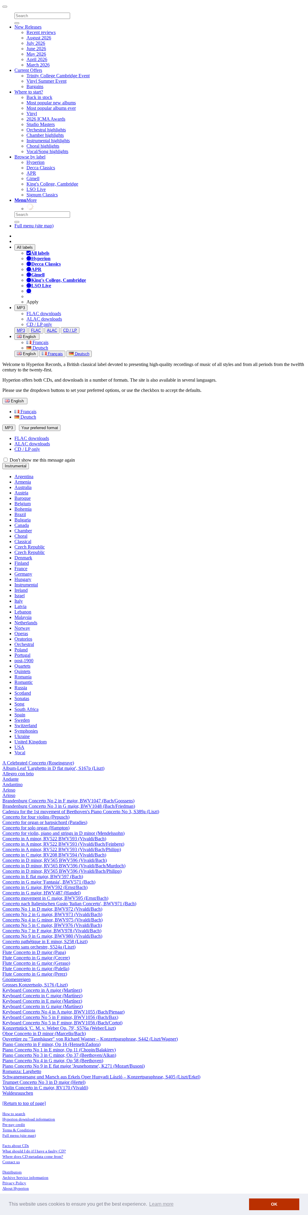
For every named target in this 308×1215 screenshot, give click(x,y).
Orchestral (24, 644)
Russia (20, 687)
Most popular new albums (51, 102)
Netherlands (25, 622)
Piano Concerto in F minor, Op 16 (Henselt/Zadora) (51, 1044)
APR (31, 173)
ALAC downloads (44, 318)
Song (19, 703)
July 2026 (35, 43)
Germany (23, 574)
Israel (19, 595)
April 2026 (36, 59)
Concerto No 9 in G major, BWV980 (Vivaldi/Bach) (52, 936)
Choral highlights (42, 146)
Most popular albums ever (51, 108)
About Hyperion (15, 1188)
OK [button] (274, 1204)
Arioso (8, 789)
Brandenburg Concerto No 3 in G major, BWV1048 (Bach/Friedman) (68, 806)
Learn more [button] (161, 1204)
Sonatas (21, 698)
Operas (21, 633)
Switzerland (25, 725)
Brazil (20, 514)
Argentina (23, 476)
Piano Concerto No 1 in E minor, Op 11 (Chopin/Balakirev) (59, 1049)
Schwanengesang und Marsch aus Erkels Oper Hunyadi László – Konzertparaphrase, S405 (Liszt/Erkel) (101, 1076)
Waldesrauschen (17, 1093)
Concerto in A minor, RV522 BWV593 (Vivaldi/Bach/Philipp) (61, 849)
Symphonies (26, 731)
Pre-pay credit (13, 1124)
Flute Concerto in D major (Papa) (34, 952)
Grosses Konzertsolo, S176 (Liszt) (35, 984)
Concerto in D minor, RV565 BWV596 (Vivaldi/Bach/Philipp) (62, 871)
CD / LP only (39, 324)
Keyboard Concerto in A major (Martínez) (42, 990)
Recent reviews (41, 32)
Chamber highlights (45, 135)
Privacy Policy (14, 1183)
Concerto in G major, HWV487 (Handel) (41, 892)
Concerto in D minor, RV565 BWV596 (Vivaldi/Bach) (54, 860)
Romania (23, 676)
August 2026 (38, 37)
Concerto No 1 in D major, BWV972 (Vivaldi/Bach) (52, 909)
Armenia (22, 481)
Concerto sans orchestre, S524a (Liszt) (38, 946)
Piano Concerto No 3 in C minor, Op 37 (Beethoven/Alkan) (59, 1055)
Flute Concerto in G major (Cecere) (36, 957)
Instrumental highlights (48, 140)
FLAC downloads (43, 313)
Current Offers (28, 70)
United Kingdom (30, 741)
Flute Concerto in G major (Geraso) (36, 963)
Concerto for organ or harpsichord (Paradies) (44, 822)
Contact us (11, 1162)
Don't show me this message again (41, 460)
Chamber (23, 530)
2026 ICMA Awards (45, 119)
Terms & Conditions (18, 1130)
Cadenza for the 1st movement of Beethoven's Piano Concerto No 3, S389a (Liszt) (80, 811)
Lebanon (22, 611)
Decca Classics (40, 167)
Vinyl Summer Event (46, 81)
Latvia (20, 606)
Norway (22, 628)
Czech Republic (29, 546)
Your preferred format (39, 428)
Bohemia (23, 509)
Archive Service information (25, 1177)
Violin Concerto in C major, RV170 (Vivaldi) (45, 1087)
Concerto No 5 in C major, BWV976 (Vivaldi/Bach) (52, 925)
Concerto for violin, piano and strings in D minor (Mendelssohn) (63, 833)
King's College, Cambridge (52, 183)
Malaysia (23, 617)
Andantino (12, 784)
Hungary (22, 579)
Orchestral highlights (46, 129)
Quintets (22, 671)
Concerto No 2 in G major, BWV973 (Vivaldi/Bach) (52, 914)
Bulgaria (22, 519)
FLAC (36, 330)
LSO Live (36, 189)
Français (39, 342)
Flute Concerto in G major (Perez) (34, 974)
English (29, 354)
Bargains (34, 86)
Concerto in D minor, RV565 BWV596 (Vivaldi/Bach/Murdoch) (63, 865)
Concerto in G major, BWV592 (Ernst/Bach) (45, 887)
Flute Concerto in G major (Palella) (35, 968)
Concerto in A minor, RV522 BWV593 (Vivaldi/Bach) (54, 838)
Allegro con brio (18, 773)
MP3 (21, 308)
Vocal (19, 752)
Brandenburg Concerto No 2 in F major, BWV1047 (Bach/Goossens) (68, 800)
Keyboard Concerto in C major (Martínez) (42, 995)
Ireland (21, 590)
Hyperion (35, 162)
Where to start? (28, 91)
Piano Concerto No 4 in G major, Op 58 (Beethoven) (52, 1060)
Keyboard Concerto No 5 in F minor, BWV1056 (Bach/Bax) (60, 1017)
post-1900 (23, 660)
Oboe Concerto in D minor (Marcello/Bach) (44, 1033)
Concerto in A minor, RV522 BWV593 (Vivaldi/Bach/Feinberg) (63, 844)
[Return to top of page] (24, 1103)
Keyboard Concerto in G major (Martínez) (42, 1006)
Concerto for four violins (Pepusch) (35, 817)
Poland (21, 649)
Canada (21, 525)
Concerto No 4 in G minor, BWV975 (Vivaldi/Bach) (52, 919)
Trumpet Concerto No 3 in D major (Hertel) (43, 1082)
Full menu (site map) (34, 225)
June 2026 (36, 48)
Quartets (22, 666)
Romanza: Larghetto (21, 1071)
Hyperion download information (28, 1119)
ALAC (52, 330)
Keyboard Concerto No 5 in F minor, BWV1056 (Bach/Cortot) (62, 1022)
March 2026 (38, 64)
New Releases (28, 26)
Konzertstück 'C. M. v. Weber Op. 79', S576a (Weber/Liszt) (59, 1028)
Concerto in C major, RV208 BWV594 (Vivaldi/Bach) (54, 854)
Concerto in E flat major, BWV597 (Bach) (42, 876)
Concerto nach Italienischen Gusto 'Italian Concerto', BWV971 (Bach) (69, 903)
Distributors (12, 1172)
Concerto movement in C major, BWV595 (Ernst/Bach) (55, 898)
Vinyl (31, 113)
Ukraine (22, 736)
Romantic (23, 682)
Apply (32, 301)
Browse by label (29, 156)
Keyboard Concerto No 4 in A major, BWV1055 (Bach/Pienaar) (63, 1011)
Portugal (22, 655)
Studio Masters (40, 124)
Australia (23, 487)
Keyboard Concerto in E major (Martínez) (42, 1001)
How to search (13, 1114)
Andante (10, 779)
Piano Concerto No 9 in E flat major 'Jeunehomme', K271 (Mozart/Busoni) (73, 1066)
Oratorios (23, 638)
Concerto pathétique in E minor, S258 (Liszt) (45, 941)
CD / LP (70, 330)
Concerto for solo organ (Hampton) (35, 827)
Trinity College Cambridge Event (58, 75)
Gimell (32, 178)
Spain (19, 714)
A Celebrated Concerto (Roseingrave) (38, 762)
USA (19, 747)
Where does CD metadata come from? (32, 1156)
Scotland (22, 693)
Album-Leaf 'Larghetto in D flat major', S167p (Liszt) (53, 768)
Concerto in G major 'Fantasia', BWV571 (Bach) (48, 881)
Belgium (22, 503)
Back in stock (39, 97)
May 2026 (36, 54)
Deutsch (39, 347)
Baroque (22, 498)
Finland (21, 563)
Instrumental (15, 466)
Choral (20, 536)
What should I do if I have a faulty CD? (34, 1151)
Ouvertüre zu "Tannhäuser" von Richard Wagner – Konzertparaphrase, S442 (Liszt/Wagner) (90, 1038)
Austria (21, 492)
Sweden (22, 720)
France (20, 568)
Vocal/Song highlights (47, 151)
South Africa (26, 709)
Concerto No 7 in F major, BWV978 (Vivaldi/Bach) (51, 930)
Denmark (23, 557)
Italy (18, 601)
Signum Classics (42, 194)
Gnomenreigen (16, 979)
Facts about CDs (15, 1145)
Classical (22, 541)
